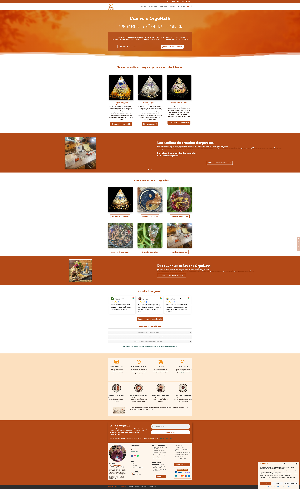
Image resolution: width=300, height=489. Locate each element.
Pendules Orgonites (150, 252)
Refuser (277, 483)
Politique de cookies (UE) (181, 454)
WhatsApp (134, 465)
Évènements (181, 6)
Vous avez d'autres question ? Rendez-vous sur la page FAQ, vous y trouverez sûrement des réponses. (150, 346)
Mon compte (180, 1)
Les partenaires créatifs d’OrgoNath (159, 470)
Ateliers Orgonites (179, 252)
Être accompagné (150, 124)
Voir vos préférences (291, 483)
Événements (137, 474)
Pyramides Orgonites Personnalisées (159, 467)
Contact (173, 1)
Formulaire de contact (137, 467)
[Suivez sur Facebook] (132, 456)
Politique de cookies (271, 486)
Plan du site (152, 486)
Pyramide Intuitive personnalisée (158, 457)
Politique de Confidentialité (283, 486)
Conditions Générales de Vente (181, 450)
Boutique (143, 6)
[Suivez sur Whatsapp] (138, 456)
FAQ (167, 1)
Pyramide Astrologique (159, 452)
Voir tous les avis (182, 465)
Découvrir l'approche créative (128, 46)
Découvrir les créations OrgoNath (184, 266)
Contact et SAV (179, 445)
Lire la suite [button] (114, 311)
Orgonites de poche (150, 216)
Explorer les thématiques (179, 123)
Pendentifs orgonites (179, 216)
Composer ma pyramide (121, 124)
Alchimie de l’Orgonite (166, 6)
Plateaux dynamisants (120, 252)
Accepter (265, 483)
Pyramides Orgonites (120, 216)
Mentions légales (179, 447)
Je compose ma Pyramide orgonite (160, 448)
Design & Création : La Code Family (137, 486)
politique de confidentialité (165, 438)
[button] (297, 464)
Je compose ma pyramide (172, 47)
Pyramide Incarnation (159, 450)
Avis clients (153, 6)
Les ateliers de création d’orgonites (185, 143)
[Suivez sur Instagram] (135, 456)
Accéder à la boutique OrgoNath (171, 275)
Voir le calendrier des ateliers (219, 163)
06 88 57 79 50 (134, 451)
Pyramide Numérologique (160, 455)
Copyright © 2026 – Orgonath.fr (117, 486)
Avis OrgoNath (179, 456)
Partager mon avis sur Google (150, 319)
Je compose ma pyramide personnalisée (121, 103)
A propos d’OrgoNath (180, 459)
